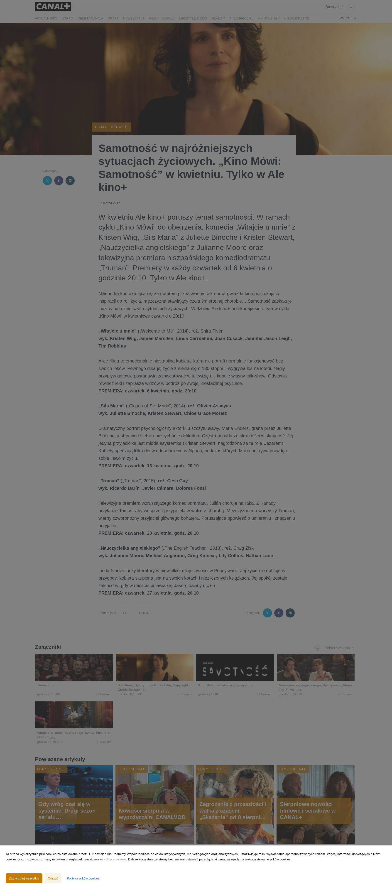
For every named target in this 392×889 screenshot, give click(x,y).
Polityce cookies (114, 859)
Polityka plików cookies (83, 878)
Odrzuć (53, 878)
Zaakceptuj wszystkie (24, 878)
